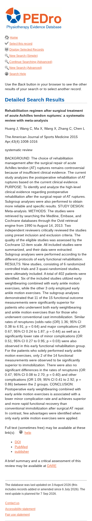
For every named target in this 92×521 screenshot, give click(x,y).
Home (14, 37)
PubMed (21, 447)
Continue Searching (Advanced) (30, 62)
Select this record (20, 43)
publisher (22, 451)
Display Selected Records (26, 49)
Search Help (17, 74)
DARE (51, 466)
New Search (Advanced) (25, 68)
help (28, 433)
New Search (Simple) (23, 55)
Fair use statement (17, 514)
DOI (18, 442)
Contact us (12, 503)
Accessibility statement (20, 509)
